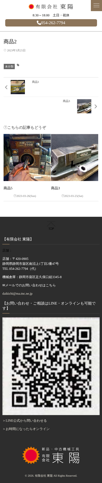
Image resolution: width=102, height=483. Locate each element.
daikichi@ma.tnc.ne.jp (17, 294)
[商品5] (27, 157)
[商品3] (74, 157)
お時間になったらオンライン (28, 429)
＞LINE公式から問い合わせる (24, 421)
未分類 (9, 66)
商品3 (55, 188)
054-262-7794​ (53, 22)
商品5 (8, 188)
